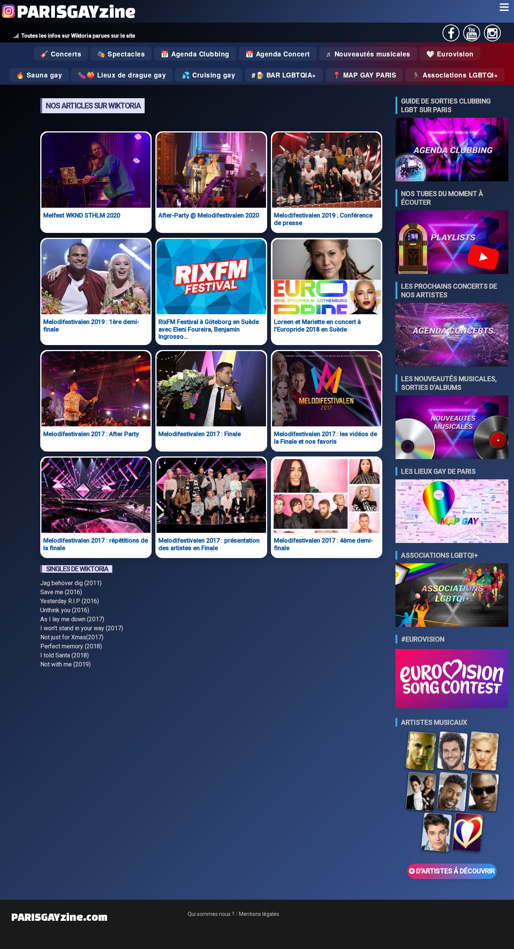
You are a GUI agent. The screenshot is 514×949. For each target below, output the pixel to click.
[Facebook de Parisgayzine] (451, 35)
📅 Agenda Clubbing (195, 53)
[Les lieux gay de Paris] (451, 511)
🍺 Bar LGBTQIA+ (286, 74)
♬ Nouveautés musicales (368, 53)
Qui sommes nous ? (211, 914)
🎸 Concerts (60, 53)
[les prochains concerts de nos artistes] (451, 335)
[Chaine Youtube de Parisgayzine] (471, 35)
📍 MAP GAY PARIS (365, 74)
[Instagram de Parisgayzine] (492, 35)
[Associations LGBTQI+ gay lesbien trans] (451, 595)
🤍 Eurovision (450, 53)
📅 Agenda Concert (277, 53)
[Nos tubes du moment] (451, 242)
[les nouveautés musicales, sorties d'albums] (451, 428)
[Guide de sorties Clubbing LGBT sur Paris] (451, 150)
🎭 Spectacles (121, 53)
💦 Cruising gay (208, 74)
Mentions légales (259, 914)
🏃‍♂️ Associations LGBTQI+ (455, 74)
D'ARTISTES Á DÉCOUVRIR (455, 871)
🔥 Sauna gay (39, 74)
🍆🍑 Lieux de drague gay (122, 74)
